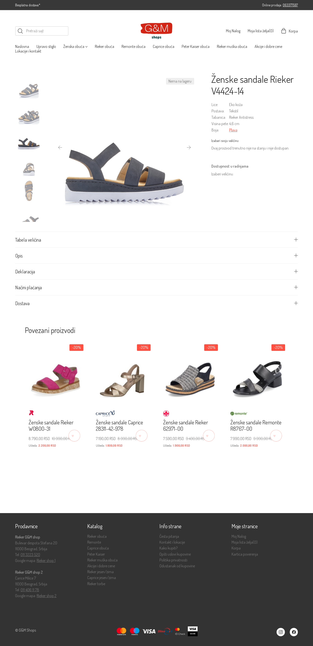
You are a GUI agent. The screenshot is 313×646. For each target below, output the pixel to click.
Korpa (236, 548)
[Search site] (20, 31)
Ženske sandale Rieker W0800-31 (51, 425)
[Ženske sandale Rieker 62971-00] (190, 372)
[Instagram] (281, 632)
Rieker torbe (96, 583)
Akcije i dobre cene (101, 566)
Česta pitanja (169, 536)
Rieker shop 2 (46, 595)
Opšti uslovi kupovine (175, 554)
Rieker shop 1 (46, 560)
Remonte (94, 542)
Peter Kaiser (96, 554)
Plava (233, 130)
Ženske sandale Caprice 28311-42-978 (119, 425)
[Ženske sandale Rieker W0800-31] (55, 372)
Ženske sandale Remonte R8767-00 (255, 425)
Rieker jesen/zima (100, 572)
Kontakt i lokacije (172, 542)
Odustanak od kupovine (177, 566)
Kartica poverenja (245, 554)
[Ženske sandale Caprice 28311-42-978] (123, 372)
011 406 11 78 (30, 589)
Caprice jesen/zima (101, 577)
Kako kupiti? (168, 548)
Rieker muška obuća (102, 560)
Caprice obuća (98, 548)
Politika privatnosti (173, 560)
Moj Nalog (239, 536)
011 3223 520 (30, 554)
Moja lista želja (244, 542)
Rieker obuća (97, 536)
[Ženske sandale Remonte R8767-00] (257, 372)
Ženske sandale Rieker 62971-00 (185, 425)
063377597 (290, 5)
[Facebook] (294, 632)
